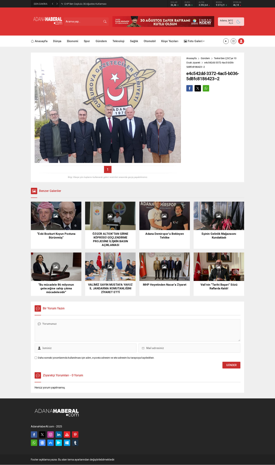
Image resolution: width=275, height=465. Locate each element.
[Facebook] (34, 434)
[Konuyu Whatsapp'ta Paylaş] (206, 88)
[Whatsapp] (34, 443)
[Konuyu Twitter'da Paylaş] (198, 88)
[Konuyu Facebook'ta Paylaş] (189, 88)
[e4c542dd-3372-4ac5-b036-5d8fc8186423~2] (108, 161)
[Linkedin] (59, 434)
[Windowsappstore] (67, 443)
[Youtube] (67, 434)
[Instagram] (50, 434)
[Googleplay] (59, 443)
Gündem (205, 58)
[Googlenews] (42, 443)
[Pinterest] (75, 434)
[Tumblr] (75, 443)
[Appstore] (50, 443)
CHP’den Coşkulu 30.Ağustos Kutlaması (85, 3)
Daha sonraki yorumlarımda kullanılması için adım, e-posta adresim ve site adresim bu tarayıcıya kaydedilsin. (96, 358)
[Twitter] (42, 434)
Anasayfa (191, 58)
